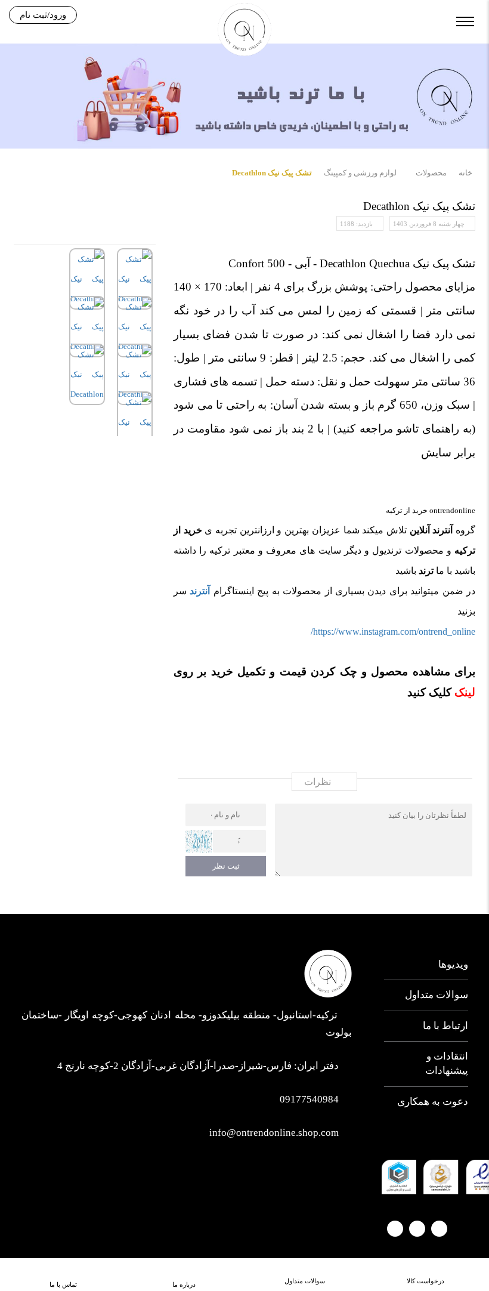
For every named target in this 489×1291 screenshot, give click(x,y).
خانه (465, 172)
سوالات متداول (436, 994)
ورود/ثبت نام (43, 15)
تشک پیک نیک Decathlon (272, 172)
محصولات (431, 172)
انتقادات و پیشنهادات (446, 1063)
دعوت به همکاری (432, 1101)
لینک (463, 692)
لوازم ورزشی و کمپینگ (360, 172)
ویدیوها (453, 964)
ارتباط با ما (445, 1025)
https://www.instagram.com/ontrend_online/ (393, 631)
